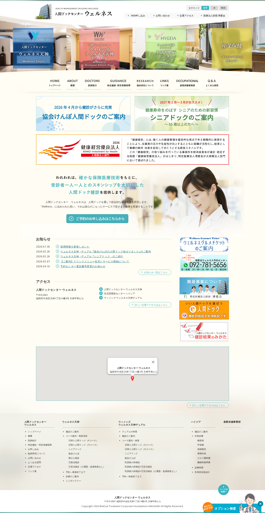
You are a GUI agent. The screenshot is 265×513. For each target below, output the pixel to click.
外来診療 (199, 435)
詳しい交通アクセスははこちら (151, 304)
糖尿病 (200, 440)
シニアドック (75, 449)
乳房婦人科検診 (132, 462)
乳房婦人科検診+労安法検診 (138, 466)
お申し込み (33, 449)
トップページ (34, 431)
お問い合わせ (163, 15)
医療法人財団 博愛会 (214, 15)
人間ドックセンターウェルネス (35, 423)
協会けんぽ (74, 453)
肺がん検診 (74, 457)
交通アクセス (187, 15)
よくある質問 (34, 462)
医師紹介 (32, 440)
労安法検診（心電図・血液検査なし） (87, 466)
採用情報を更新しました (75, 246)
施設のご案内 (72, 431)
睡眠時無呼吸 (203, 462)
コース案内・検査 (130, 440)
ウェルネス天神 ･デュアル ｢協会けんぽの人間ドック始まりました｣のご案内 (105, 251)
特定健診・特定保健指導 (40, 444)
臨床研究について (36, 453)
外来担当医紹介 (202, 472)
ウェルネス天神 (71, 421)
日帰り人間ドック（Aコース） (83, 440)
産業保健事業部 (232, 421)
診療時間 (199, 467)
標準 (205, 7)
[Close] (153, 362)
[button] (132, 378)
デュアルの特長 (129, 431)
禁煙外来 (201, 453)
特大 (223, 7)
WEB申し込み (138, 15)
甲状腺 (200, 444)
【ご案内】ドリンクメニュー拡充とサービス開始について (94, 261)
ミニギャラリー (73, 480)
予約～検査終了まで (75, 472)
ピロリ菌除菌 (203, 457)
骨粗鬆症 (201, 449)
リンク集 (32, 471)
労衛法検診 (74, 462)
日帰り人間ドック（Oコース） (83, 444)
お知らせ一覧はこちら (155, 272)
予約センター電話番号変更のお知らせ (82, 266)
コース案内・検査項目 (76, 435)
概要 (30, 435)
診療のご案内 (72, 476)
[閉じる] (260, 503)
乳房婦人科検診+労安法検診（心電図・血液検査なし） (151, 471)
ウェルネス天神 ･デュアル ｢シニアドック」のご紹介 (91, 256)
